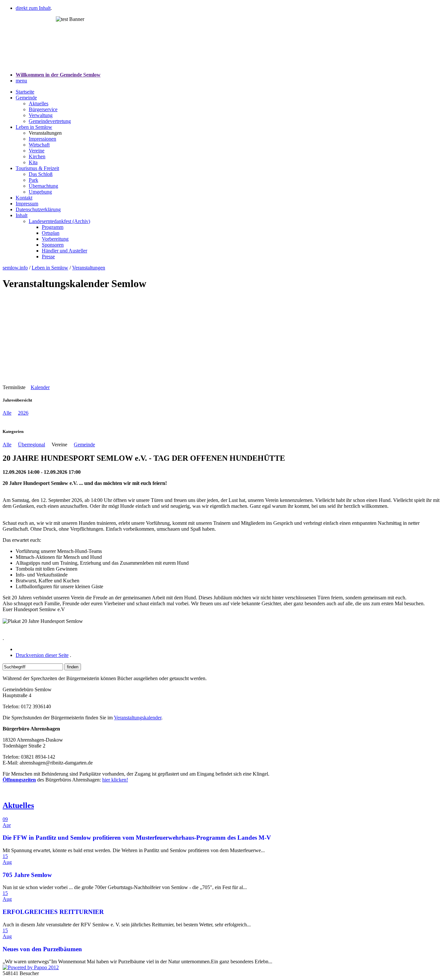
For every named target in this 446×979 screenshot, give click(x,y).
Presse (48, 256)
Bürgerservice (43, 109)
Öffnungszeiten (19, 779)
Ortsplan (50, 233)
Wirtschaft (39, 144)
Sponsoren (53, 245)
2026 (23, 413)
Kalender (40, 387)
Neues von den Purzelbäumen (42, 949)
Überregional (31, 444)
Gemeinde (26, 97)
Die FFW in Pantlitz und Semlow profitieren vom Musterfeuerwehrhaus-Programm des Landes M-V (137, 837)
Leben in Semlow (34, 127)
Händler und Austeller (64, 250)
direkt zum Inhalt (33, 8)
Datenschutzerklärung (38, 209)
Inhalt (21, 215)
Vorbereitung (55, 239)
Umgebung (40, 192)
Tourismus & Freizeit (37, 168)
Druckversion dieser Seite (42, 655)
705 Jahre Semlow (27, 874)
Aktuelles (38, 103)
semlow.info (15, 267)
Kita (33, 162)
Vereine (36, 150)
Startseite (25, 91)
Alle (7, 413)
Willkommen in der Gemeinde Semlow (58, 74)
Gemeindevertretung (50, 121)
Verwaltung (41, 115)
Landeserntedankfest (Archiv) (59, 221)
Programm (52, 227)
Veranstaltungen (88, 267)
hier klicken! (115, 779)
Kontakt (24, 197)
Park (33, 180)
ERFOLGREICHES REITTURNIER (53, 911)
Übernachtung (43, 186)
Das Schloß (41, 174)
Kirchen (37, 156)
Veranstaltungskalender (137, 717)
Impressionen (42, 139)
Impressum (27, 203)
